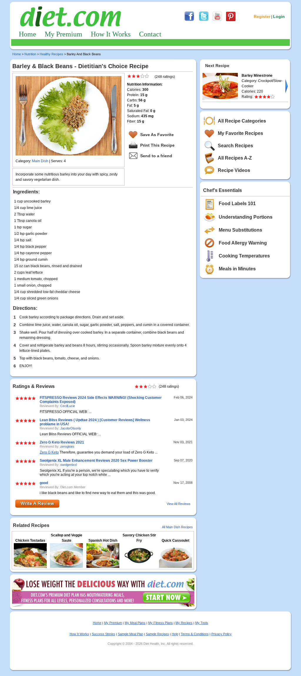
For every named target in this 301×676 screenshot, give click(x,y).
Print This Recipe (157, 145)
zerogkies (67, 446)
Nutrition (30, 54)
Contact (150, 34)
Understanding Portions (245, 217)
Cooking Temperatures (244, 255)
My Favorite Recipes (240, 133)
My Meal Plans (135, 623)
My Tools (201, 623)
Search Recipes (235, 145)
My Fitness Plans (160, 623)
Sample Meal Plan (130, 634)
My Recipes (184, 623)
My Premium (63, 34)
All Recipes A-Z (235, 157)
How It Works (111, 34)
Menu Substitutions (240, 229)
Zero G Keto (49, 452)
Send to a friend (156, 155)
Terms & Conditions (195, 634)
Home (27, 34)
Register (262, 16)
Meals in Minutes (237, 268)
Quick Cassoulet (175, 540)
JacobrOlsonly (70, 428)
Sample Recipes (157, 634)
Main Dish (40, 161)
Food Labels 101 (237, 203)
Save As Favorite (157, 134)
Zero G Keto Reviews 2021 (62, 442)
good (44, 483)
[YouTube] (217, 20)
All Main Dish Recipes (177, 527)
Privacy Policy (221, 634)
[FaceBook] (189, 20)
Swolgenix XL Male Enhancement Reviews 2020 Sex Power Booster (96, 461)
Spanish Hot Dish (102, 540)
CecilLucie (67, 406)
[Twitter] (204, 20)
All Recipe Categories (242, 120)
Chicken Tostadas (30, 540)
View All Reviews (178, 504)
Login (279, 16)
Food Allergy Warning (243, 242)
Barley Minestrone (257, 75)
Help (175, 634)
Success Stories (103, 634)
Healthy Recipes (51, 54)
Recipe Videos (234, 170)
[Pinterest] (231, 20)
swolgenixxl (68, 464)
